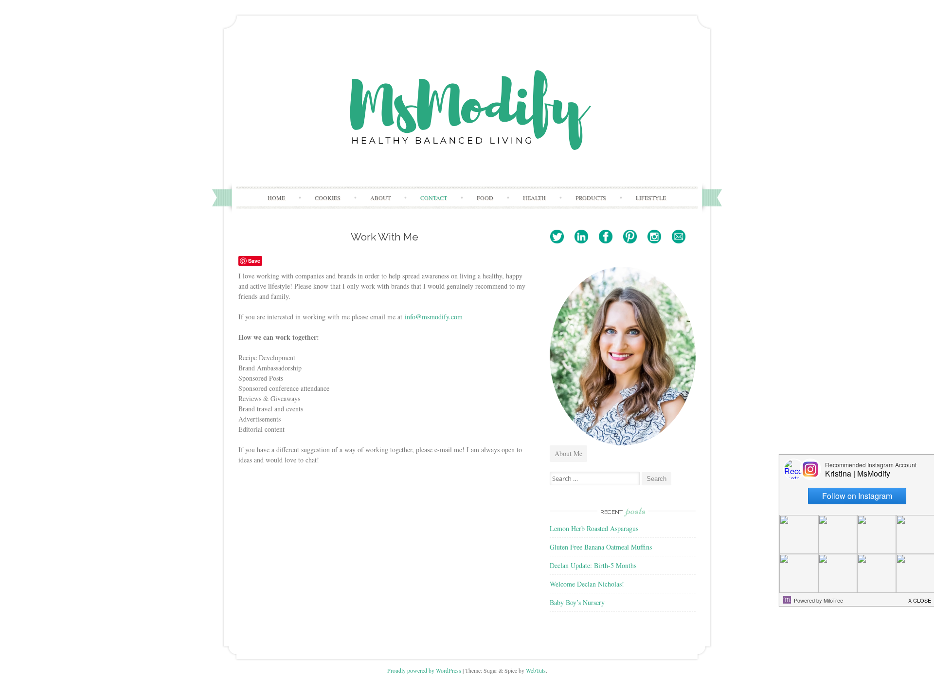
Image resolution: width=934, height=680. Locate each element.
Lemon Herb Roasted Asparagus (594, 528)
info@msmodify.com (434, 316)
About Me (568, 453)
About (380, 198)
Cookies (328, 198)
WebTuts (536, 670)
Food (485, 198)
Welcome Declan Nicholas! (587, 583)
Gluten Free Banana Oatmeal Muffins (601, 546)
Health (534, 198)
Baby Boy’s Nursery (577, 602)
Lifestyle (651, 198)
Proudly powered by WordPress (424, 670)
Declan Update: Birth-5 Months (593, 565)
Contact (433, 198)
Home (276, 198)
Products (590, 198)
